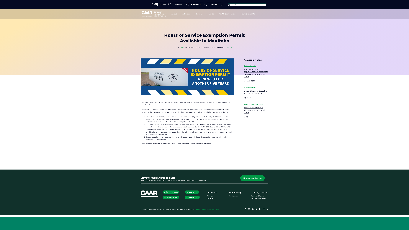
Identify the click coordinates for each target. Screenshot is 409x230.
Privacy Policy (214, 209)
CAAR (182, 47)
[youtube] (256, 209)
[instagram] (252, 209)
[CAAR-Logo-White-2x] (154, 12)
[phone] (267, 209)
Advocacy (247, 104)
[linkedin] (260, 209)
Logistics (228, 47)
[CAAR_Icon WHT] (149, 191)
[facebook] (245, 209)
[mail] (264, 209)
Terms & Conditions (201, 209)
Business (247, 66)
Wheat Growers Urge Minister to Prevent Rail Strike (254, 110)
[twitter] (249, 209)
